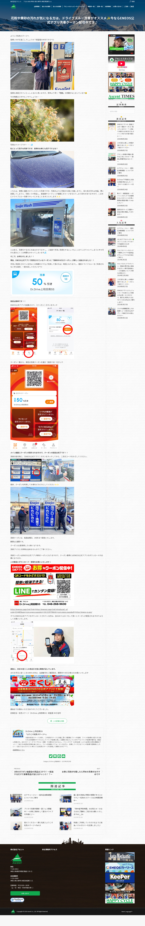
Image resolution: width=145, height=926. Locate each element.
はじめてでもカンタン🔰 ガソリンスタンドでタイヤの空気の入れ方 (126, 241)
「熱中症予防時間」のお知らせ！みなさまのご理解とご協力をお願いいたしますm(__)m (88, 811)
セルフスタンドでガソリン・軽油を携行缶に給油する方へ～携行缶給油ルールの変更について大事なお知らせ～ (125, 268)
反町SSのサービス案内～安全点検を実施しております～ (125, 211)
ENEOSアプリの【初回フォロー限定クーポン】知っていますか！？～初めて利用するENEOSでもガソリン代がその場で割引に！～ (125, 130)
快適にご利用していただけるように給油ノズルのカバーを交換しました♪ (88, 823)
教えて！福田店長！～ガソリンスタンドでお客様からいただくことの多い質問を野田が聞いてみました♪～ (125, 198)
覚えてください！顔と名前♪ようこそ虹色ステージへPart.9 (38, 823)
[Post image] (16, 798)
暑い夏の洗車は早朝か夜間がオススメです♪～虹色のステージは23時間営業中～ (88, 798)
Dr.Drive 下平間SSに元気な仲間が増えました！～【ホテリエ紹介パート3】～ (125, 183)
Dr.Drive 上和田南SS (54, 761)
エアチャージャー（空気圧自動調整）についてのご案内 (38, 796)
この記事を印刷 (58, 721)
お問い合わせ (25, 893)
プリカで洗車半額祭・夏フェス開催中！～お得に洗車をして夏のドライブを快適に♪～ (38, 811)
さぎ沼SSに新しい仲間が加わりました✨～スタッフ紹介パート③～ (125, 145)
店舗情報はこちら (19, 750)
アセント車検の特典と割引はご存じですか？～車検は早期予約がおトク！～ (125, 157)
